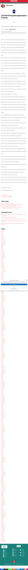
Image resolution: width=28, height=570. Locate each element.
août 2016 (2, 373)
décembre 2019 (3, 325)
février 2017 (2, 366)
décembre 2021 (3, 297)
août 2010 (2, 462)
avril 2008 (2, 495)
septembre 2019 (3, 329)
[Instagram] (16, 1)
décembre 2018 (3, 339)
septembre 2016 (3, 372)
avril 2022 (2, 292)
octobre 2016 (3, 371)
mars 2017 (2, 365)
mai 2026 (2, 234)
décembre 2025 (3, 240)
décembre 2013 (3, 413)
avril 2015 (2, 393)
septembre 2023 (3, 271)
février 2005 (2, 537)
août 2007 (2, 505)
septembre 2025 (3, 244)
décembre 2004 (3, 540)
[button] (24, 6)
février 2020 (2, 323)
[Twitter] (12, 1)
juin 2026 (2, 233)
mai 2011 (2, 451)
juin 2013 (2, 420)
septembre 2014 (3, 402)
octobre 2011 (2, 445)
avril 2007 (2, 508)
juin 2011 (2, 450)
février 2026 (2, 238)
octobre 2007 (3, 503)
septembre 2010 (3, 461)
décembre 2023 (3, 267)
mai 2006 (2, 520)
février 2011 (2, 455)
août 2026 (2, 230)
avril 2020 (2, 320)
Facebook (5, 550)
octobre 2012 (3, 430)
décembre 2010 (3, 457)
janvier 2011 (2, 456)
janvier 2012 (2, 441)
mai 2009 (2, 479)
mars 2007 (2, 509)
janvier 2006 (2, 525)
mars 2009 (2, 482)
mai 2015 (2, 392)
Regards (15, 550)
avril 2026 (2, 235)
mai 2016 (2, 377)
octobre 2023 (3, 270)
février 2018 (2, 351)
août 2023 (2, 272)
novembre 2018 (3, 340)
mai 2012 (2, 436)
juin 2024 (2, 260)
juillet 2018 (2, 345)
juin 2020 (2, 318)
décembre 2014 (3, 398)
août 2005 (2, 531)
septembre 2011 (3, 446)
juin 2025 (2, 246)
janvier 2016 (2, 382)
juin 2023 (2, 275)
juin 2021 (2, 304)
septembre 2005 (3, 530)
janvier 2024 (2, 266)
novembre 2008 (3, 487)
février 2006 (2, 524)
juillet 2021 (2, 303)
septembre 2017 (3, 357)
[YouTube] (13, 1)
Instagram (5, 553)
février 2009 (2, 483)
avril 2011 (2, 452)
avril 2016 (2, 378)
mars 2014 (2, 409)
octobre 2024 (3, 255)
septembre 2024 (3, 256)
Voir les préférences (14, 288)
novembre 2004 (3, 541)
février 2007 (2, 510)
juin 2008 (2, 493)
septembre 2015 (3, 387)
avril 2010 (2, 467)
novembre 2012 (3, 429)
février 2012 (2, 440)
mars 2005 (2, 536)
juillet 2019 (2, 330)
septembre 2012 (3, 431)
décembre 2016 (3, 368)
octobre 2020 (3, 313)
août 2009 (2, 477)
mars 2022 (2, 293)
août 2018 (2, 344)
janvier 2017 (2, 367)
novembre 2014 (3, 399)
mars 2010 (2, 468)
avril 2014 (2, 408)
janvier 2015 (2, 397)
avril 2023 (2, 277)
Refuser (14, 286)
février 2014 (2, 410)
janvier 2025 (2, 251)
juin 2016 (2, 376)
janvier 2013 (2, 426)
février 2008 (2, 498)
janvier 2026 (2, 239)
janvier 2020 (2, 324)
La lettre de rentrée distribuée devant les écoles (7, 203)
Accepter (14, 284)
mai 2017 (2, 362)
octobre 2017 (3, 356)
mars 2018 (2, 350)
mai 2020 (2, 319)
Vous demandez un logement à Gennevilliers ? (11, 217)
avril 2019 (2, 334)
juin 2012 (2, 435)
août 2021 (2, 302)
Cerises (15, 552)
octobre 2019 (3, 328)
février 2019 (2, 336)
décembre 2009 (3, 472)
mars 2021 (2, 307)
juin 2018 (2, 346)
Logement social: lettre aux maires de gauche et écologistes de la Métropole (11, 204)
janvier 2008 (2, 499)
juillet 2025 (2, 245)
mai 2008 (2, 494)
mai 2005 (2, 535)
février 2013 (2, 425)
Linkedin (5, 556)
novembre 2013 (3, 414)
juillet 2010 (2, 463)
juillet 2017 (2, 360)
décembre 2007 (3, 500)
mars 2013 (2, 424)
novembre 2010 (3, 458)
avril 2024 (2, 262)
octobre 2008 (3, 488)
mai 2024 (2, 261)
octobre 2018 (3, 341)
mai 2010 (2, 466)
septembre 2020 (3, 314)
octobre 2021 (3, 299)
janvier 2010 (2, 471)
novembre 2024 (3, 254)
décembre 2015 (3, 383)
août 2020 (2, 315)
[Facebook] (11, 1)
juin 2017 (2, 361)
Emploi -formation (4, 194)
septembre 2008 (3, 489)
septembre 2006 (3, 516)
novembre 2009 (3, 473)
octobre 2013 (3, 415)
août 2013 (2, 418)
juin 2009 (2, 478)
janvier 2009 (2, 484)
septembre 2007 (3, 504)
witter (5, 551)
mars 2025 (2, 250)
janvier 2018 (2, 352)
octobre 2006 (3, 515)
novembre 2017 (3, 355)
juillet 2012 (2, 434)
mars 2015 (2, 394)
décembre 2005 (3, 526)
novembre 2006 (3, 514)
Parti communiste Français (23, 550)
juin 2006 (2, 519)
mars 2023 (2, 278)
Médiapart (15, 555)
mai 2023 (2, 276)
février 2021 (2, 308)
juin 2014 (2, 405)
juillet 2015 (2, 389)
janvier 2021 (2, 309)
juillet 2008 (2, 492)
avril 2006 (2, 521)
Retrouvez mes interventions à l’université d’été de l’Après (8, 205)
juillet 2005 (2, 532)
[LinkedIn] (15, 1)
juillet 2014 (2, 404)
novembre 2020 (3, 312)
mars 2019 (2, 335)
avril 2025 (2, 249)
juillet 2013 (2, 419)
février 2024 (2, 265)
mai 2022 (2, 291)
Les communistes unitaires (23, 555)
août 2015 (2, 388)
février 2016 (2, 381)
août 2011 (2, 447)
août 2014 (2, 403)
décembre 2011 (3, 442)
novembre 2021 (3, 298)
